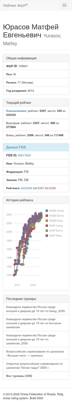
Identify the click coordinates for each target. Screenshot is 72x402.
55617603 (24, 155)
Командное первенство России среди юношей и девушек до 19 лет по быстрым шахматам (33, 323)
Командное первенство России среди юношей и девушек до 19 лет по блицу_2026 (35, 309)
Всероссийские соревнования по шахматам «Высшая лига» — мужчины (35, 353)
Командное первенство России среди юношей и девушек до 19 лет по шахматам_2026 (30, 339)
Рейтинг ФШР (15, 5)
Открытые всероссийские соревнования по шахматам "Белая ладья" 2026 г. (34, 365)
